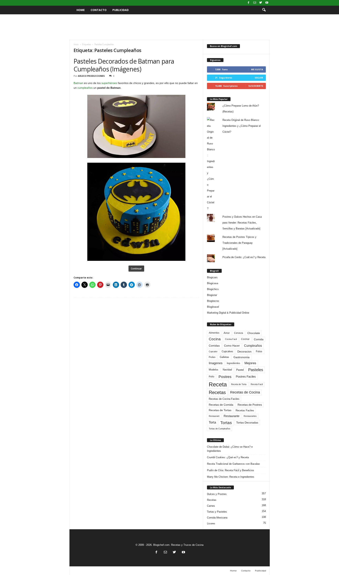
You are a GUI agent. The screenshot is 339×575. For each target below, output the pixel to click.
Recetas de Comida (221, 404)
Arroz (227, 332)
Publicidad (120, 10)
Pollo (211, 376)
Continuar (136, 268)
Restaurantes (250, 416)
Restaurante (231, 416)
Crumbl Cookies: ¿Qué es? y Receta (228, 457)
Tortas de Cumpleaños (219, 428)
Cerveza (238, 333)
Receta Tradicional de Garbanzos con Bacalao (233, 463)
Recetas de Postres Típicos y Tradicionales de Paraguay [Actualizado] (239, 242)
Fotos (259, 351)
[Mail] (254, 3)
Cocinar (245, 339)
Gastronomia (241, 357)
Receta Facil (257, 384)
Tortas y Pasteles (217, 511)
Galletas (224, 357)
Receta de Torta (238, 384)
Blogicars (212, 277)
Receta (218, 384)
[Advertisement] (169, 27)
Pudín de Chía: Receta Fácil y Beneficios (230, 470)
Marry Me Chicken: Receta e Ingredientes (230, 476)
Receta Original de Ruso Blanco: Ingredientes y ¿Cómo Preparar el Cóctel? (241, 126)
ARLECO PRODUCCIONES (91, 75)
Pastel (240, 369)
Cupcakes (227, 351)
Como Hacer (232, 345)
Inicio (76, 44)
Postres (225, 376)
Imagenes (215, 363)
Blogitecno (213, 300)
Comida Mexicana (217, 517)
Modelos (213, 369)
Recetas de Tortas (220, 410)
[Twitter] (260, 3)
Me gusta (257, 69)
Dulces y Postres (217, 494)
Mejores (250, 363)
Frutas (212, 357)
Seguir (259, 77)
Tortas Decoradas (247, 422)
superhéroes (109, 83)
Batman (78, 83)
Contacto (99, 10)
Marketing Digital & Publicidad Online (228, 312)
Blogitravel (213, 306)
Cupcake (213, 351)
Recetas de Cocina (245, 392)
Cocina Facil (231, 339)
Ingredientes (233, 363)
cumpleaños (85, 87)
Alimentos (214, 332)
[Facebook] (248, 3)
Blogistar (212, 295)
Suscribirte (255, 85)
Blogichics (213, 289)
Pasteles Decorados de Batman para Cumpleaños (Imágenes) (124, 65)
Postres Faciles (246, 376)
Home (81, 10)
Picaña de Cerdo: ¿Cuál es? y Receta (243, 257)
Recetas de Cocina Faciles (224, 399)
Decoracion (244, 351)
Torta (212, 422)
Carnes (211, 505)
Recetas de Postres (250, 404)
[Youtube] (266, 3)
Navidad (227, 369)
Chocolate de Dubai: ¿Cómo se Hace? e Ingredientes (230, 448)
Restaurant (214, 416)
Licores (211, 523)
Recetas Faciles (245, 410)
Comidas (214, 345)
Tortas (226, 422)
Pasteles (255, 370)
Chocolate (253, 333)
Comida (258, 339)
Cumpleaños (253, 345)
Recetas (217, 392)
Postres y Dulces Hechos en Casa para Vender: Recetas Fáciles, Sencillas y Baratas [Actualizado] (242, 222)
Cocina (215, 339)
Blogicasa (212, 283)
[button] (264, 10)
